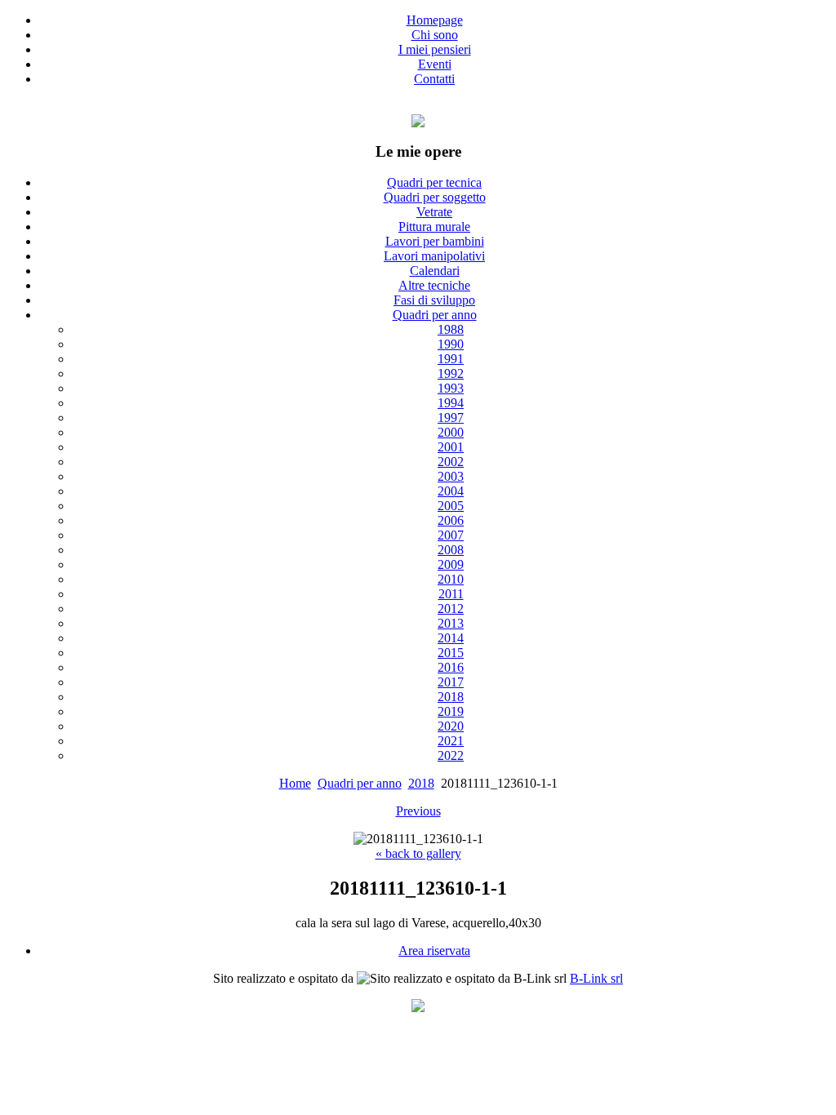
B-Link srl (596, 978)
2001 (451, 447)
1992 (451, 373)
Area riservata (434, 950)
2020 (451, 726)
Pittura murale (434, 226)
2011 (451, 594)
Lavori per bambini (434, 241)
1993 (451, 388)
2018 (451, 697)
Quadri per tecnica (434, 182)
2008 (451, 550)
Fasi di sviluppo (434, 300)
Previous (418, 811)
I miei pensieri (434, 49)
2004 (451, 491)
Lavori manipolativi (434, 256)
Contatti (434, 79)
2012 (451, 608)
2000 (451, 432)
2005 (451, 506)
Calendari (435, 271)
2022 (451, 755)
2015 (451, 653)
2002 (451, 462)
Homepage (435, 20)
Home (295, 783)
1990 (451, 344)
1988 (451, 329)
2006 (451, 520)
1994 (451, 403)
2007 (451, 535)
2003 (451, 476)
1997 (451, 417)
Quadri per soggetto (435, 197)
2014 (451, 638)
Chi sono (434, 35)
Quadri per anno (435, 315)
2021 (451, 741)
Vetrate (434, 212)
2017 (451, 682)
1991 (451, 359)
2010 (451, 579)
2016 (451, 667)
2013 (451, 623)
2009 (451, 564)
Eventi (434, 64)
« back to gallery (418, 853)
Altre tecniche (434, 285)
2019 (451, 711)
